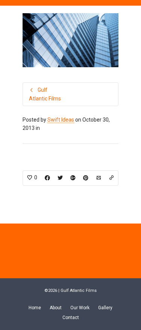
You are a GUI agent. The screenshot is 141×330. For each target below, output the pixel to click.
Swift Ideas (60, 120)
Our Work (79, 307)
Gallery (105, 307)
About (56, 307)
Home (35, 307)
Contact (70, 317)
